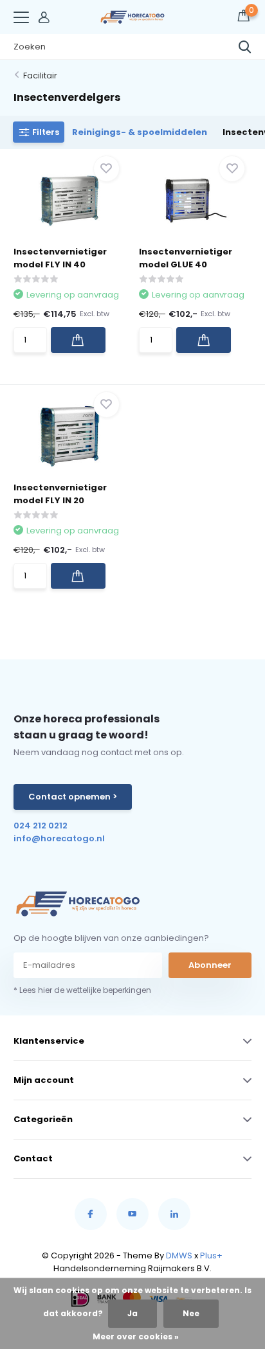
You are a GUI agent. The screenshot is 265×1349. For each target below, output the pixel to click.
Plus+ (211, 1255)
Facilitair (40, 75)
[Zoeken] (245, 46)
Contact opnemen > (72, 797)
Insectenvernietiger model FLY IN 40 (60, 258)
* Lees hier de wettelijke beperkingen (82, 990)
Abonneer (210, 965)
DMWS (179, 1255)
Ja (132, 1313)
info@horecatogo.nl (59, 838)
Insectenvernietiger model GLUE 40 (185, 258)
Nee (191, 1313)
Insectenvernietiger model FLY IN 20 (60, 493)
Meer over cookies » (136, 1336)
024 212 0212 (41, 825)
